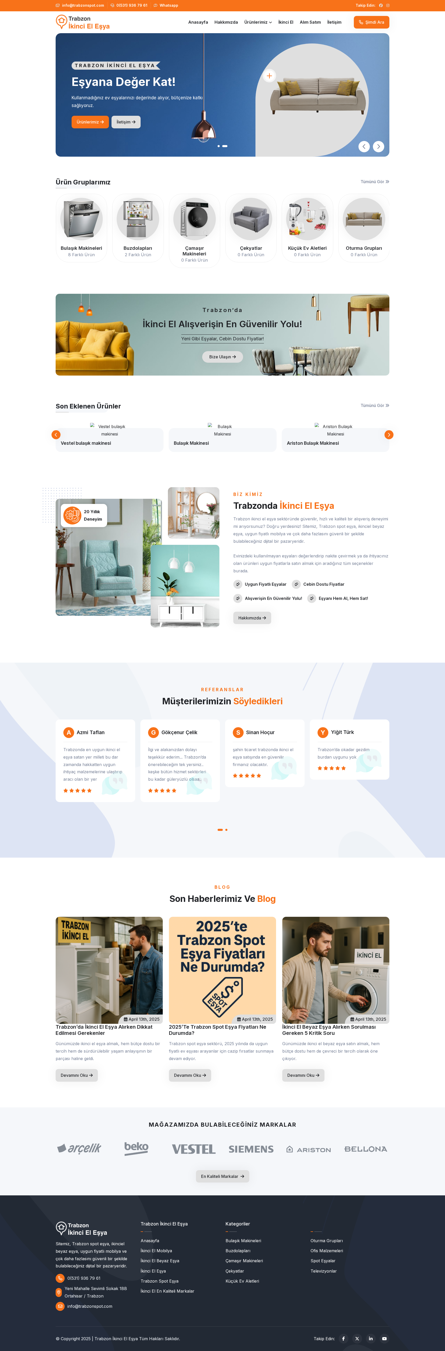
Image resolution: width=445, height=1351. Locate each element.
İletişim (334, 22)
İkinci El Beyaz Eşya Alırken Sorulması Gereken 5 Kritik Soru (329, 1030)
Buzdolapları (238, 1250)
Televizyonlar (324, 1271)
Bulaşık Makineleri (243, 1240)
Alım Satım (310, 22)
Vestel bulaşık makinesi (86, 443)
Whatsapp (168, 5)
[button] (220, 146)
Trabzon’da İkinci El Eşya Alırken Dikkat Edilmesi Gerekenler (104, 1030)
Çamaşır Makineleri (244, 1260)
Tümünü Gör (373, 181)
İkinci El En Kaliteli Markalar (167, 1291)
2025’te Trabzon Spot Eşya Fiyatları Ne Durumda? (217, 1030)
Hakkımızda (226, 22)
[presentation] (364, 146)
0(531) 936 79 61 (131, 5)
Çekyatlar (235, 1271)
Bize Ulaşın (220, 356)
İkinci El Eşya (153, 1271)
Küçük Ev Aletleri (242, 1281)
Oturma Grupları (327, 1240)
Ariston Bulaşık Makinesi (313, 443)
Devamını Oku (74, 1075)
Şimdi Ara (374, 22)
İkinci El (285, 22)
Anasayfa (198, 22)
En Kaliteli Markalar (220, 1176)
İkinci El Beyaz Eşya (160, 1260)
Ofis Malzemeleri (327, 1250)
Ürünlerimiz (256, 22)
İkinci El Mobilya (156, 1250)
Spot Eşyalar (323, 1260)
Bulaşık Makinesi (191, 443)
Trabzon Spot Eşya (159, 1281)
